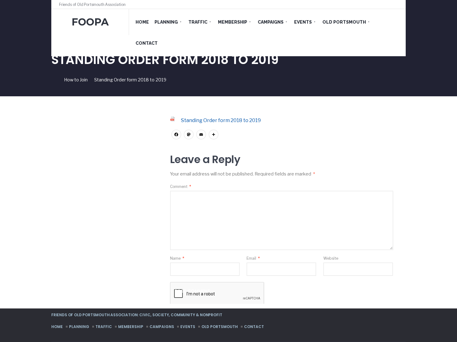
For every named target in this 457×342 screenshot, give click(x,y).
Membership (232, 22)
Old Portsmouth (344, 22)
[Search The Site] (396, 4)
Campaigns (271, 22)
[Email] (201, 135)
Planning (166, 22)
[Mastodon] (188, 135)
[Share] (213, 135)
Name (177, 258)
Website (330, 258)
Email (253, 258)
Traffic (197, 22)
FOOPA (90, 22)
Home (142, 22)
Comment (180, 186)
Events (303, 22)
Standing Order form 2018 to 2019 (221, 120)
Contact (147, 43)
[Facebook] (384, 4)
